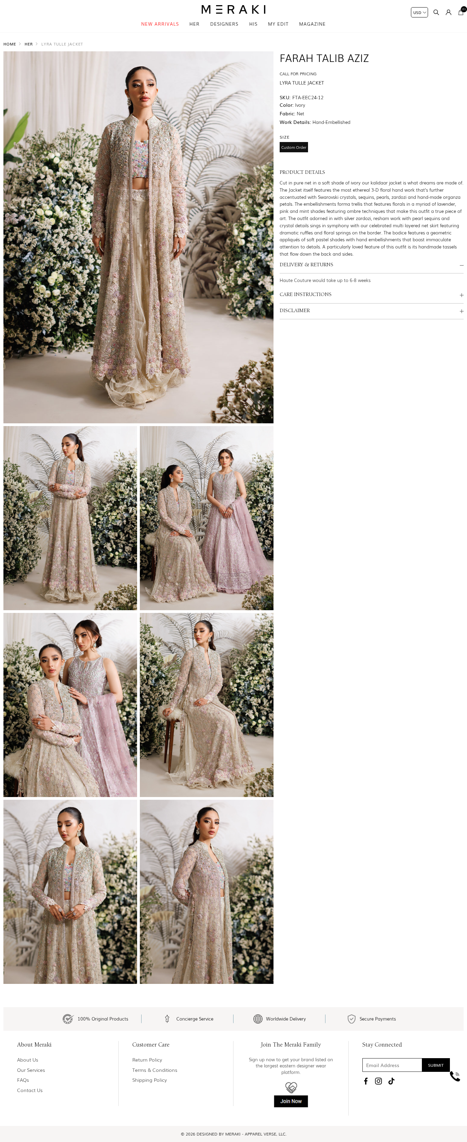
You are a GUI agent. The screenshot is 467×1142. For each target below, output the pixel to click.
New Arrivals (160, 24)
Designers (224, 24)
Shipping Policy (149, 1080)
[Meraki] (234, 9)
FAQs (23, 1080)
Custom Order (293, 147)
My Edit (278, 24)
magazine (312, 24)
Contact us (30, 1090)
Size (285, 137)
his (253, 24)
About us (27, 1059)
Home (9, 44)
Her (194, 24)
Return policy (147, 1059)
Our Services (31, 1070)
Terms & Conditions (154, 1070)
